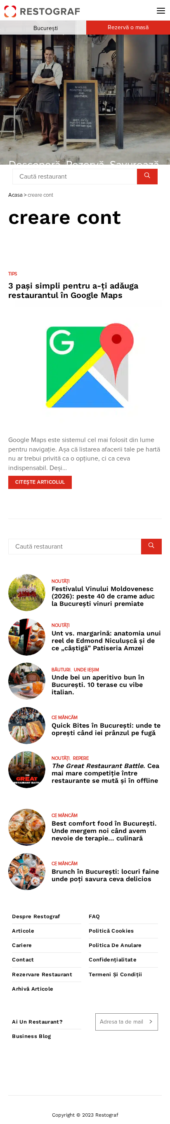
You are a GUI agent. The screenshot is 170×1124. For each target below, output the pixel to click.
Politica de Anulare (115, 945)
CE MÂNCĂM (65, 717)
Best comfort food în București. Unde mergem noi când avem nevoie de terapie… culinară (104, 830)
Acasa (15, 195)
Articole (23, 931)
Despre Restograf (36, 916)
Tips (12, 274)
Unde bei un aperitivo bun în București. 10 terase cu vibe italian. (98, 684)
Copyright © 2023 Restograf (85, 1114)
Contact (23, 959)
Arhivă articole (32, 989)
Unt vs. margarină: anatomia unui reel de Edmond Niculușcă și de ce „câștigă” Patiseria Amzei (106, 640)
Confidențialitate (113, 959)
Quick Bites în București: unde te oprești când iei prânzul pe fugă (106, 729)
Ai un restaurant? (37, 1022)
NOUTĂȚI (61, 581)
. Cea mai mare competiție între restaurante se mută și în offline (105, 773)
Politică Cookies (111, 931)
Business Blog (31, 1036)
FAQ (94, 916)
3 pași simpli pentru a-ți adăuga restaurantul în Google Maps (73, 290)
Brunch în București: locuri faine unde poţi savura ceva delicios (105, 875)
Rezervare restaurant (42, 974)
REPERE (81, 758)
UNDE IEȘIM (86, 670)
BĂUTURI (61, 670)
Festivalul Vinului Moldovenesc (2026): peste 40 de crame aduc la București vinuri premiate (103, 596)
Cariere (22, 945)
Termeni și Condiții (115, 974)
